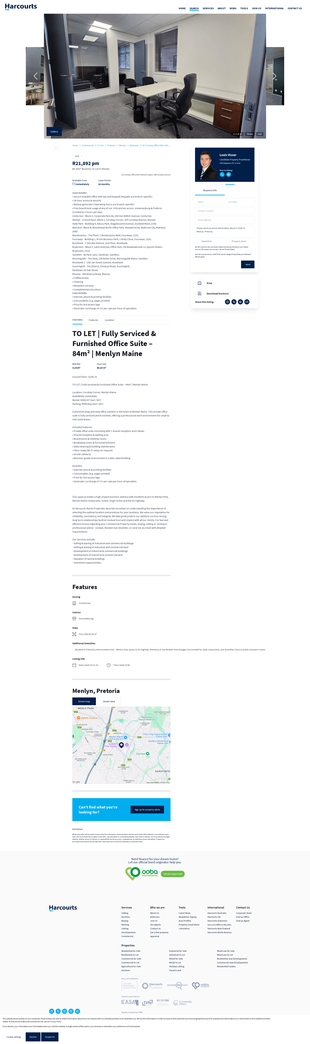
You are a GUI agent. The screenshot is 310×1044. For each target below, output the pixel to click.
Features (93, 320)
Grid (260, 134)
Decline (33, 1036)
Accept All (50, 1036)
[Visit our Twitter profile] (58, 1011)
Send (247, 264)
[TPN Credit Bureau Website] (147, 1003)
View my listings (226, 170)
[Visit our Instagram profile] (71, 1011)
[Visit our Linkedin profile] (64, 1011)
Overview (77, 319)
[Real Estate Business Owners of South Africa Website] (163, 1003)
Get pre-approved (172, 873)
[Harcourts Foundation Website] (152, 986)
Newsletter (207, 241)
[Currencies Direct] (182, 1003)
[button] (35, 76)
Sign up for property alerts (147, 809)
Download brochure (218, 293)
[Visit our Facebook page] (51, 1011)
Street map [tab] (84, 701)
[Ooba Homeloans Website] (200, 986)
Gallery (54, 131)
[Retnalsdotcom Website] (177, 986)
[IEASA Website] (129, 1003)
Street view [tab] (109, 701)
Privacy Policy (230, 249)
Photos (250, 134)
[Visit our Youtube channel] (77, 1011)
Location (109, 320)
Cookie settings (13, 1036)
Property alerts (239, 241)
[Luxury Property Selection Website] (129, 986)
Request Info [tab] (210, 190)
